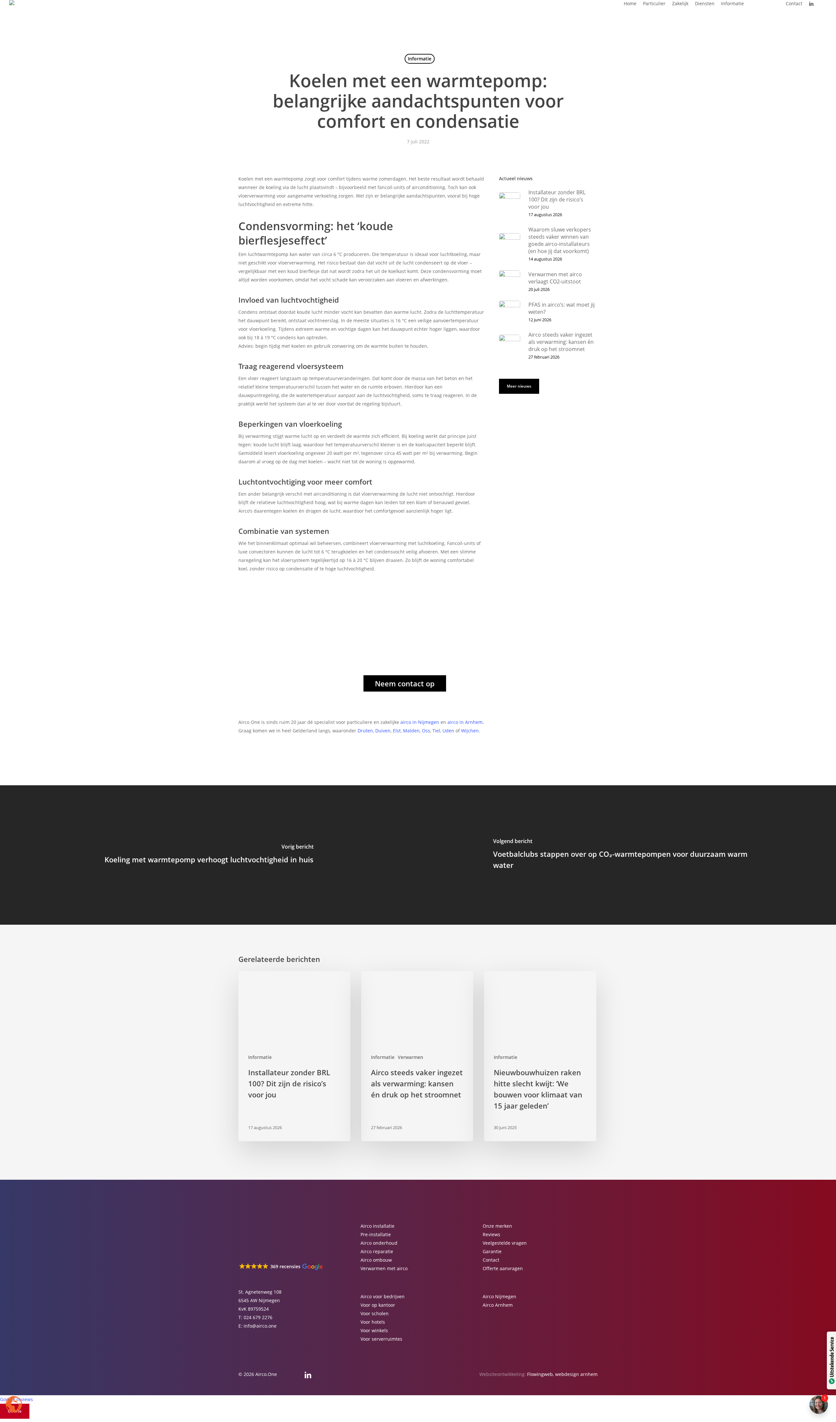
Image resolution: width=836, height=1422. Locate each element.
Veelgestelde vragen (505, 1243)
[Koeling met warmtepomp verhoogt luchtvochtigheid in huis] (209, 855)
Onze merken (497, 1226)
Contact (491, 1260)
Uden (448, 730)
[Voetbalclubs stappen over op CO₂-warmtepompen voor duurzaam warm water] (627, 855)
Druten (365, 730)
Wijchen (470, 730)
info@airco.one (260, 1326)
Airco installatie (377, 1226)
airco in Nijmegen (419, 722)
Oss (426, 730)
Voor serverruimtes (381, 1339)
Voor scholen (375, 1313)
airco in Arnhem (465, 722)
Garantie (492, 1251)
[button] (404, 683)
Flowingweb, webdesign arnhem (562, 1374)
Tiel (436, 730)
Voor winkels (374, 1330)
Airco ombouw (376, 1260)
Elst (397, 730)
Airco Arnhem (498, 1305)
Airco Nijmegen (499, 1296)
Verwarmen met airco (384, 1268)
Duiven (383, 730)
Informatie (419, 59)
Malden (411, 730)
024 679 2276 (258, 1317)
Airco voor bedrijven (383, 1296)
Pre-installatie (376, 1234)
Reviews (491, 1234)
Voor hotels (373, 1322)
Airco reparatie (377, 1251)
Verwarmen (410, 1057)
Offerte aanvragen (503, 1268)
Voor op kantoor (378, 1305)
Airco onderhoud (379, 1243)
